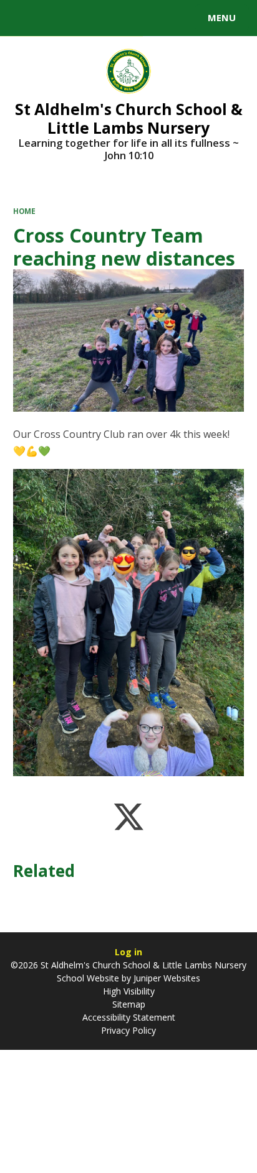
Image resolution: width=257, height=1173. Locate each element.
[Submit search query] (152, 16)
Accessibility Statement (128, 1017)
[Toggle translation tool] (54, 18)
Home (24, 211)
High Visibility (129, 991)
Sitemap (128, 1004)
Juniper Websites (165, 978)
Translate (104, 20)
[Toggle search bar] (23, 18)
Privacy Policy (128, 1030)
